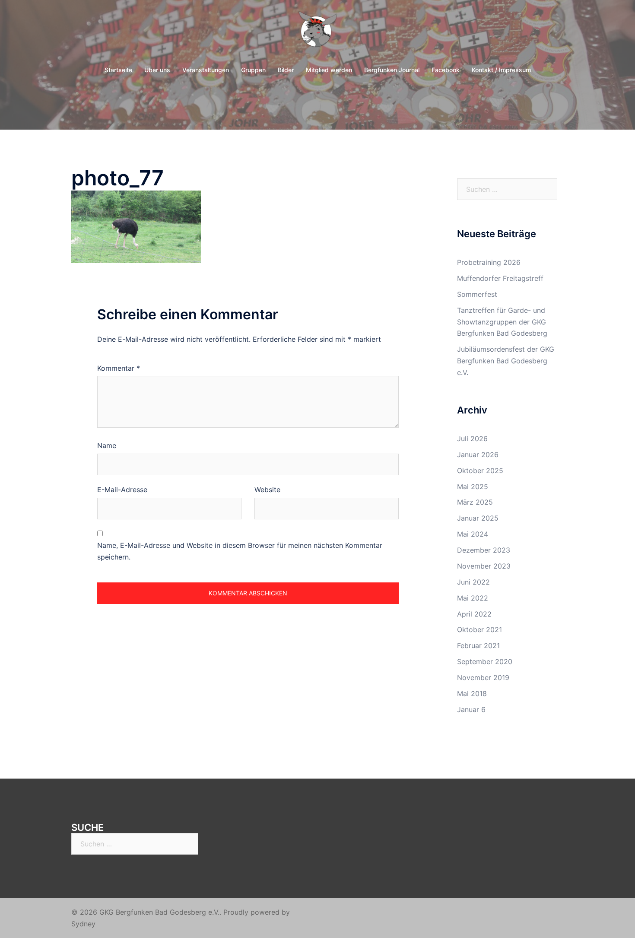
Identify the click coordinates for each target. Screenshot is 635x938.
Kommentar (118, 368)
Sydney (83, 923)
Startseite (118, 69)
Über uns (157, 69)
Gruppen (253, 69)
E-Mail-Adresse (122, 489)
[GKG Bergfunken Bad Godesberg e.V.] (317, 33)
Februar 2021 (478, 645)
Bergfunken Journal (391, 69)
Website (267, 489)
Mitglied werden (329, 69)
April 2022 (474, 614)
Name (106, 445)
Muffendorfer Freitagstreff (500, 278)
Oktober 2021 (479, 629)
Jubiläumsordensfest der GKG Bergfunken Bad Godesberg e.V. (505, 361)
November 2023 (484, 566)
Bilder (286, 69)
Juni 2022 (473, 582)
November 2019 (483, 677)
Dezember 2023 (483, 550)
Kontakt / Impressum (501, 69)
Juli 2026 (472, 438)
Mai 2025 (472, 486)
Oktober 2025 (480, 470)
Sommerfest (477, 294)
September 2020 (484, 661)
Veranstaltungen (205, 69)
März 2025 (475, 502)
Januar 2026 (477, 454)
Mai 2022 (472, 598)
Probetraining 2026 (489, 262)
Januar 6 (471, 709)
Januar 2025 (477, 518)
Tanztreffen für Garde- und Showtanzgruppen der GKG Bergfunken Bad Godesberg (502, 322)
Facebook (446, 69)
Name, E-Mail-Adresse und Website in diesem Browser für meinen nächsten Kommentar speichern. (239, 551)
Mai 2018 (472, 693)
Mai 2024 (472, 534)
